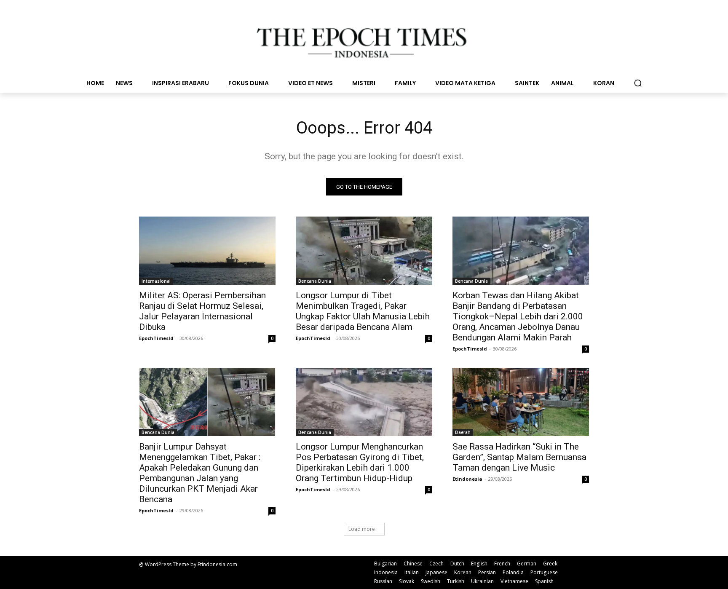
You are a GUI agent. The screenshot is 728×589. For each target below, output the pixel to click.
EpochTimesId (156, 338)
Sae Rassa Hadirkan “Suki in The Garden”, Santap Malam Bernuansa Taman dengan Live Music (519, 457)
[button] (638, 83)
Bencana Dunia (314, 281)
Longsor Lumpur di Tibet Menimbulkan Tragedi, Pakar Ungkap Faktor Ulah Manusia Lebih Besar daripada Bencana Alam (363, 311)
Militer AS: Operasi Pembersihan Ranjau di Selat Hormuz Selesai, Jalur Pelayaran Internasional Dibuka (202, 311)
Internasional (156, 281)
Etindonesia (467, 479)
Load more (361, 529)
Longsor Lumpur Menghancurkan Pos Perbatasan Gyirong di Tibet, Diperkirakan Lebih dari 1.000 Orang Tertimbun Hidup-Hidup (360, 462)
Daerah (463, 432)
